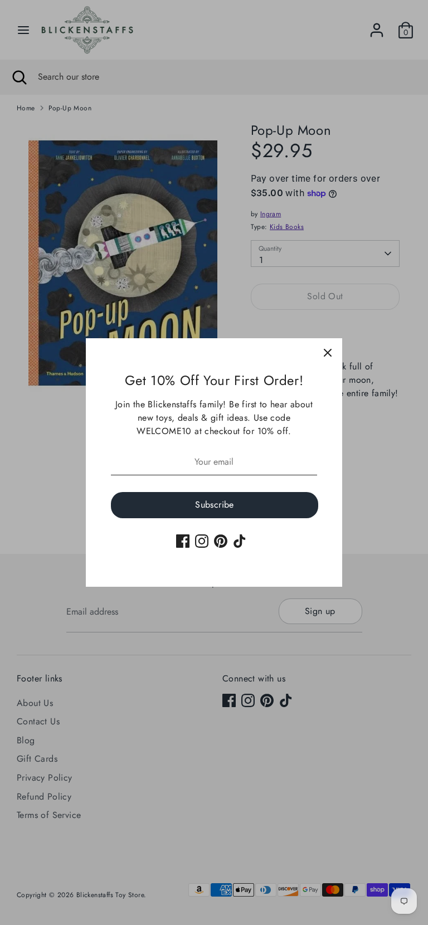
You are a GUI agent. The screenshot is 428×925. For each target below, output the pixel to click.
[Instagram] (201, 541)
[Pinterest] (220, 541)
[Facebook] (182, 541)
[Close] (327, 352)
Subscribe (214, 504)
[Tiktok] (239, 541)
